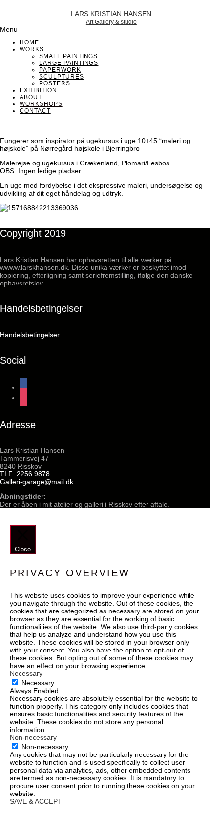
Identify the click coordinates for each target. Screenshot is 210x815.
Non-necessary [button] (33, 737)
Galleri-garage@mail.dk (36, 482)
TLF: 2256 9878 (25, 474)
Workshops (41, 104)
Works (32, 49)
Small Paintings (68, 56)
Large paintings (68, 63)
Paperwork (60, 69)
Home (29, 42)
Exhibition (38, 90)
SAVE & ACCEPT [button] (36, 801)
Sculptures (61, 76)
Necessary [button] (26, 673)
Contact (35, 110)
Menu (9, 29)
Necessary (37, 683)
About (31, 97)
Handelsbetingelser (30, 335)
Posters (54, 83)
